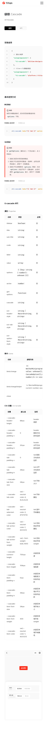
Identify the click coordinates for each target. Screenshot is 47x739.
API (21, 28)
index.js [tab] (21, 123)
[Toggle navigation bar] (42, 3)
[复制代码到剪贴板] (40, 48)
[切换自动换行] (36, 48)
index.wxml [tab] (9, 123)
